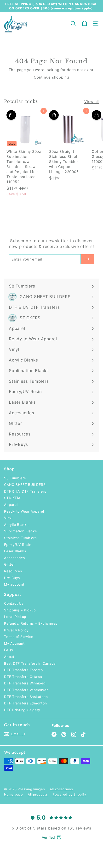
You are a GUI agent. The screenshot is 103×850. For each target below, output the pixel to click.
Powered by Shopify (69, 794)
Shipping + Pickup (20, 610)
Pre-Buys (12, 578)
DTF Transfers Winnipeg (25, 683)
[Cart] (84, 23)
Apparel (10, 504)
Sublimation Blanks (20, 531)
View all (91, 101)
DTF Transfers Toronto (23, 670)
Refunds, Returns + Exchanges (30, 623)
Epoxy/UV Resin (17, 544)
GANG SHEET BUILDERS (25, 484)
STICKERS (13, 498)
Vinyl (8, 518)
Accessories (14, 558)
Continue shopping (51, 77)
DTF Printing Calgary (22, 710)
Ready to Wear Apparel (24, 511)
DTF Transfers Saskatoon (26, 697)
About (9, 657)
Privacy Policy (16, 630)
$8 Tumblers (15, 478)
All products (38, 794)
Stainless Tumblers (20, 538)
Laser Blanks (15, 551)
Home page (13, 794)
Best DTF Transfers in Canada (30, 663)
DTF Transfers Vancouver (26, 690)
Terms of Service (18, 637)
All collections (61, 789)
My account (14, 584)
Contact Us (13, 603)
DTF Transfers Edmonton (25, 703)
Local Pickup (15, 617)
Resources (13, 571)
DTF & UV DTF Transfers (25, 491)
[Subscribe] (87, 259)
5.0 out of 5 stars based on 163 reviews (51, 828)
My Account (14, 643)
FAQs (8, 650)
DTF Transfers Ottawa (23, 677)
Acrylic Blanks (16, 524)
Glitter (9, 564)
